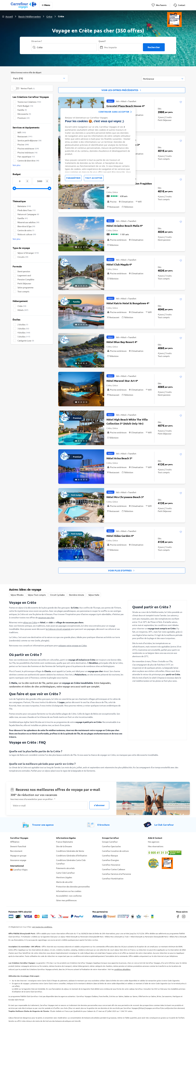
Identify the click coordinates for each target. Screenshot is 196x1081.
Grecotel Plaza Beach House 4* (125, 106)
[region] (98, 146)
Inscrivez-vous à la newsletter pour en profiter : (32, 799)
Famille (22, 110)
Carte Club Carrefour (65, 872)
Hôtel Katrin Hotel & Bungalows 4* (127, 303)
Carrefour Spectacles (111, 846)
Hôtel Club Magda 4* (119, 264)
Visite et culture (27, 234)
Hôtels (23, 310)
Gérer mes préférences (66, 900)
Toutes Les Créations (29, 101)
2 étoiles (23, 324)
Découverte (24, 114)
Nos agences (153, 841)
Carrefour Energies (110, 860)
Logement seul (24, 275)
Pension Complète (26, 279)
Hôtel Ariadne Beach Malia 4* (124, 225)
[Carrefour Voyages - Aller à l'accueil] (23, 5)
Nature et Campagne (28, 214)
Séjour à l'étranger (28, 253)
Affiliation (14, 841)
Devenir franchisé (18, 846)
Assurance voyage (18, 860)
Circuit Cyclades (57, 594)
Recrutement (16, 851)
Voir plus (16, 165)
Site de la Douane (64, 846)
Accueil (9, 16)
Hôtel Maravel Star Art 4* (122, 380)
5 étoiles (24, 336)
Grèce (49, 16)
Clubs (22, 306)
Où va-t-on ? (36, 41)
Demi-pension (24, 271)
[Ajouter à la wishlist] (180, 102)
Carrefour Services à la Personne (116, 874)
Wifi (22, 132)
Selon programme (25, 287)
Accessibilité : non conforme (69, 895)
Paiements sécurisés (65, 868)
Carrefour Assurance (111, 864)
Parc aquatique (26, 156)
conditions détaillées (122, 969)
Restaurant (25, 136)
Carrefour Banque (110, 855)
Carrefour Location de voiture (115, 851)
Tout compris (23, 291)
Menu (47, 4)
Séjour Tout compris (37, 594)
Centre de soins (26, 230)
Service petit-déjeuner (29, 140)
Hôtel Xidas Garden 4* (120, 535)
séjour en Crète (30, 622)
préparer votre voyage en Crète (72, 645)
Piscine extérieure (28, 148)
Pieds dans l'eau (27, 210)
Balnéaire (24, 206)
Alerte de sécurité (64, 882)
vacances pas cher (46, 617)
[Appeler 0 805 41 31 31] (167, 852)
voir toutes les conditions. (42, 927)
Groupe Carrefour (110, 841)
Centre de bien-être (28, 160)
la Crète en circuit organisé (58, 629)
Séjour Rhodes (17, 594)
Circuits (23, 257)
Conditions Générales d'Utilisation (71, 855)
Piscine (23, 144)
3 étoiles (23, 328)
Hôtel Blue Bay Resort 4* (121, 342)
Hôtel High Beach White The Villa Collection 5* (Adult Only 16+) (127, 421)
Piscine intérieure (27, 152)
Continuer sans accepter (114, 111)
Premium (24, 118)
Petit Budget (25, 106)
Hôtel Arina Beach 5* (119, 458)
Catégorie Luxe (26, 340)
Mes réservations (155, 846)
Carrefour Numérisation (112, 878)
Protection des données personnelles (73, 886)
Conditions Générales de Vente (70, 851)
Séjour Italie (93, 594)
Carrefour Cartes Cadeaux (113, 869)
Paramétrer (73, 178)
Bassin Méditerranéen (29, 16)
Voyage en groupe (18, 855)
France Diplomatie (64, 841)
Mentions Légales (64, 877)
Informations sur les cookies (68, 891)
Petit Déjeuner (24, 283)
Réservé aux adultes (28, 222)
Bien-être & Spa (26, 226)
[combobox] (39, 76)
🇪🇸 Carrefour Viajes (19, 869)
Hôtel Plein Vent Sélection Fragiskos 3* (129, 185)
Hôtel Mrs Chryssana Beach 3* (125, 497)
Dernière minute (76, 594)
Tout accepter (93, 178)
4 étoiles (24, 332)
